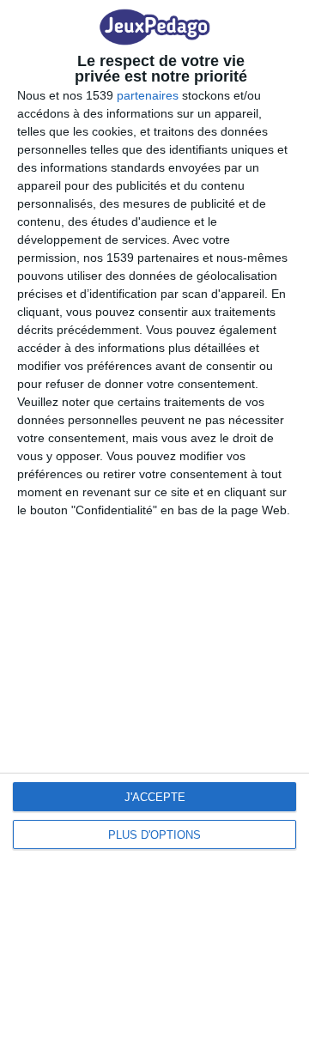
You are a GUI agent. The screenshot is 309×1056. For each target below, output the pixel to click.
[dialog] (154, 528)
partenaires (148, 95)
